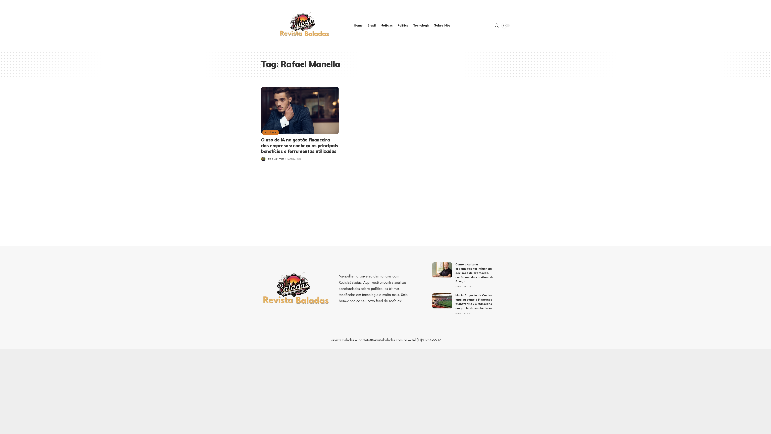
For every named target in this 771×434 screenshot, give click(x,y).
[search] (497, 25)
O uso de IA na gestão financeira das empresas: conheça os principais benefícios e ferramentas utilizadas (299, 145)
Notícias (270, 132)
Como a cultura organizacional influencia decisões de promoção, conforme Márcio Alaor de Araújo (474, 273)
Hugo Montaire (275, 159)
